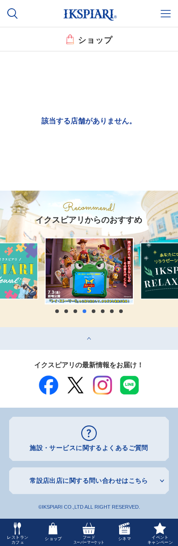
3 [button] (75, 311)
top (4, 330)
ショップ (95, 39)
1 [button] (57, 311)
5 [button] (93, 311)
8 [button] (121, 311)
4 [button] (84, 311)
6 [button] (102, 311)
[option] (89, 271)
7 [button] (111, 311)
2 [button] (66, 311)
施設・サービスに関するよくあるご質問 (89, 447)
